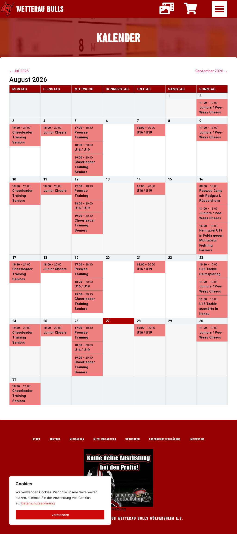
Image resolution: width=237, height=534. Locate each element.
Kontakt (55, 439)
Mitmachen (77, 439)
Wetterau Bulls (40, 9)
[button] (220, 9)
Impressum (197, 439)
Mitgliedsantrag (105, 439)
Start (37, 439)
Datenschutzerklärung (38, 503)
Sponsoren (132, 439)
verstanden (60, 515)
